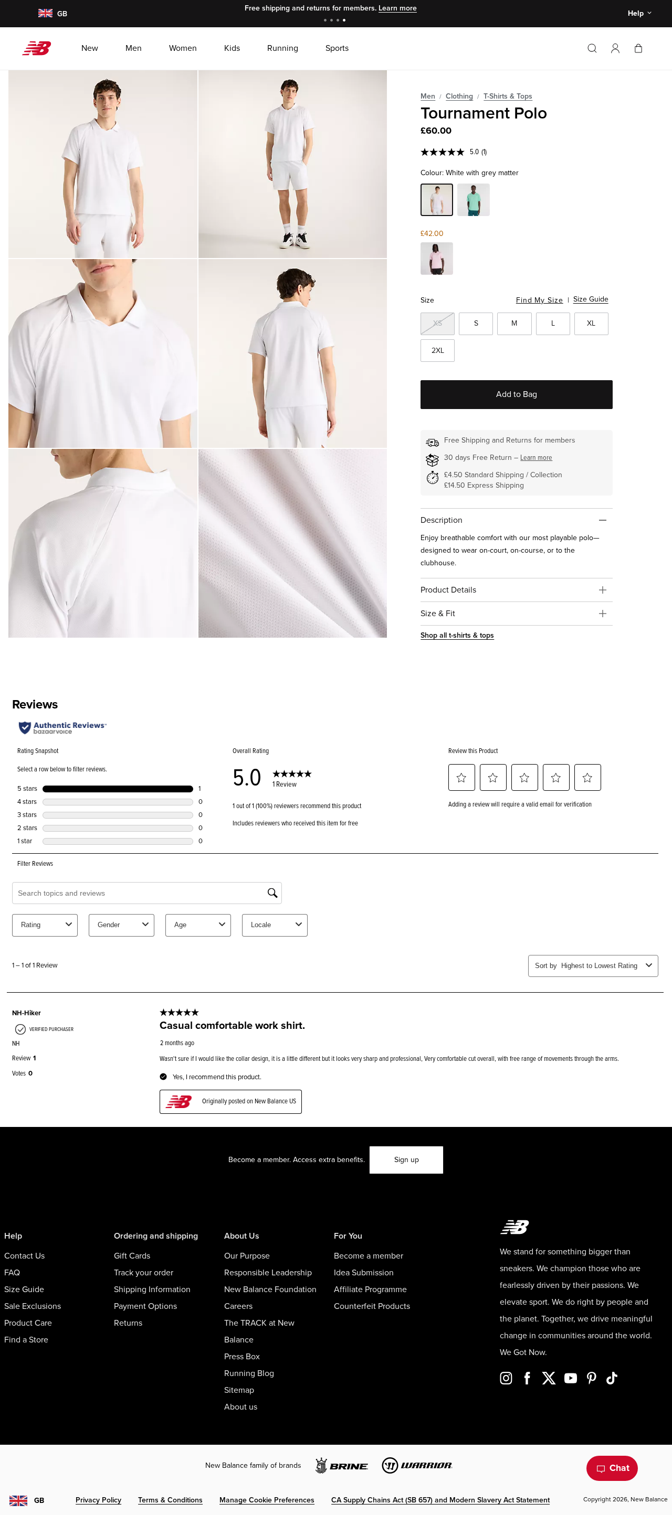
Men (428, 96)
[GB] (45, 14)
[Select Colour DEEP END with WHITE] (473, 201)
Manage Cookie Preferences (266, 1500)
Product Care (28, 1323)
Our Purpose (247, 1256)
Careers (238, 1306)
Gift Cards (132, 1256)
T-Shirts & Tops (508, 96)
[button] (615, 48)
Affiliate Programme (370, 1289)
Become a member (368, 1256)
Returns (128, 1323)
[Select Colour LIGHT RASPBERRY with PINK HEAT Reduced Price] (437, 260)
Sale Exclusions (32, 1306)
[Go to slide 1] (326, 21)
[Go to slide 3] (339, 21)
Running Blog (249, 1373)
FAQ (12, 1272)
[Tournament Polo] (102, 164)
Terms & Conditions (170, 1500)
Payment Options (145, 1306)
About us (240, 1407)
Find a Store (26, 1340)
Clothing (459, 96)
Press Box (242, 1356)
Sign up (406, 1159)
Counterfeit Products (372, 1306)
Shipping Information (152, 1289)
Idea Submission (364, 1272)
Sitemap (239, 1390)
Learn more (398, 8)
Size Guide (590, 299)
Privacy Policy (98, 1500)
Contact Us (24, 1256)
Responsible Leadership (268, 1272)
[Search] (592, 48)
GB (39, 1500)
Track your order (143, 1272)
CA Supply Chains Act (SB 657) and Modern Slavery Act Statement (440, 1500)
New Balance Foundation (270, 1289)
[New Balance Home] (40, 48)
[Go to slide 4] (345, 21)
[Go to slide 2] (333, 21)
